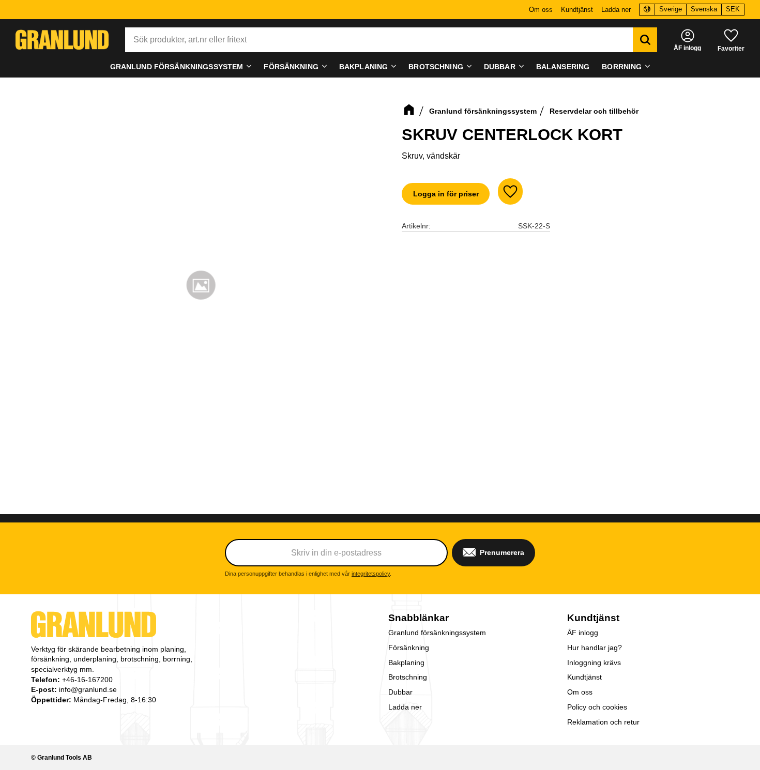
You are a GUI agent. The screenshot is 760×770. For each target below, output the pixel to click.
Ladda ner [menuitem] (616, 9)
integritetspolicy (371, 574)
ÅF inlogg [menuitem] (582, 632)
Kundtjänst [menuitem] (577, 9)
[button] (731, 39)
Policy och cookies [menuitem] (597, 707)
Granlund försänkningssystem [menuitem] (177, 67)
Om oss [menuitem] (541, 9)
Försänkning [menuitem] (291, 67)
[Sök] (645, 39)
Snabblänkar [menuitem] (418, 617)
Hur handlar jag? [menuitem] (594, 647)
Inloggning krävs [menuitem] (594, 662)
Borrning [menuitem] (622, 67)
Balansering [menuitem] (563, 67)
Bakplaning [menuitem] (363, 67)
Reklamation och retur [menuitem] (603, 722)
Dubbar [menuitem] (499, 67)
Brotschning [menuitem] (435, 67)
